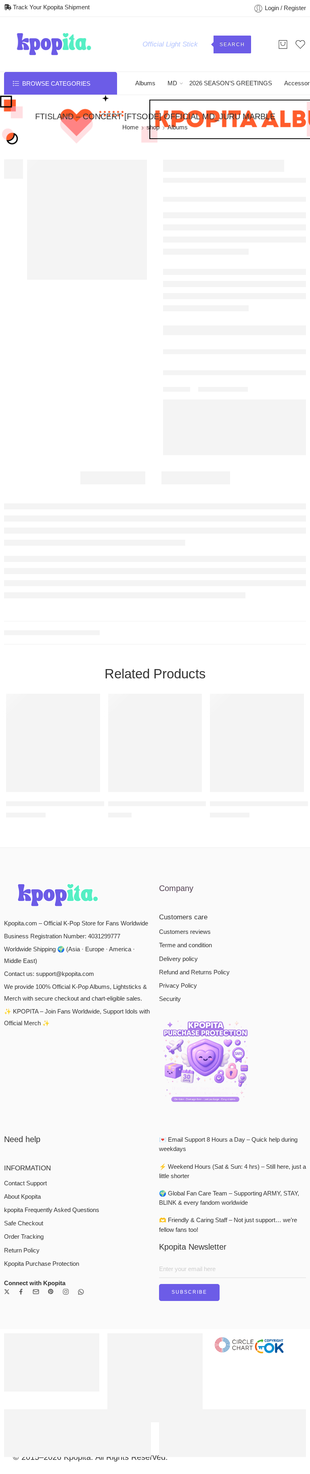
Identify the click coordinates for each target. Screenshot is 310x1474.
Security (170, 999)
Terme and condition (185, 945)
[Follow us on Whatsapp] (81, 1291)
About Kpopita (22, 1196)
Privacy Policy (178, 985)
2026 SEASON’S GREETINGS (230, 83)
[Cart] (283, 44)
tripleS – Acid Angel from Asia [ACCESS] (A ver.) (79, 803)
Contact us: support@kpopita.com (49, 974)
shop (153, 127)
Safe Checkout (23, 1223)
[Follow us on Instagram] (65, 1291)
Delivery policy (178, 959)
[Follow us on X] (7, 1292)
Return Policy (22, 1250)
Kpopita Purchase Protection (41, 1264)
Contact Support (25, 1183)
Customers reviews (185, 932)
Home (130, 127)
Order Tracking (24, 1236)
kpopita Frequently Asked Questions (51, 1210)
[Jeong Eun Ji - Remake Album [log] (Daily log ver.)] (257, 743)
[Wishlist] (88, 705)
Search (232, 44)
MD (172, 83)
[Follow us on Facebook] (21, 1291)
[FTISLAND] (87, 220)
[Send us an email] (36, 1291)
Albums (145, 83)
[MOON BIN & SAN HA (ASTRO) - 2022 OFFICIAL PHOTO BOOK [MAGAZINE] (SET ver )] (155, 743)
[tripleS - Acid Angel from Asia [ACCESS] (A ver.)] (53, 743)
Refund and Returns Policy (194, 972)
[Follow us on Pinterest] (51, 1291)
